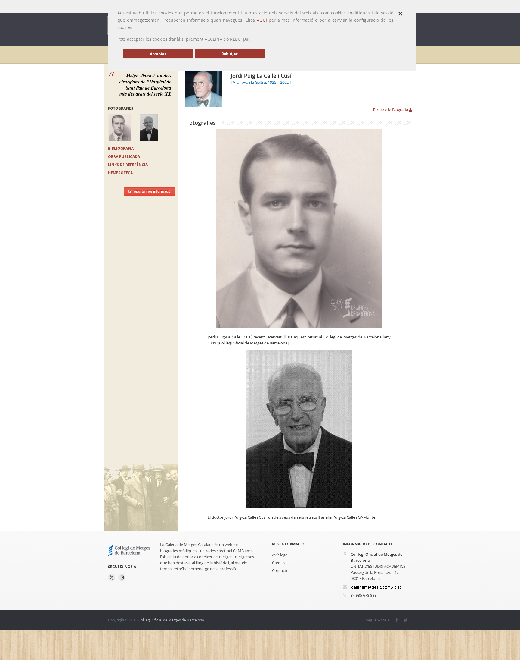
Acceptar (158, 53)
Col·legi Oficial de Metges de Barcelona (171, 620)
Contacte (280, 570)
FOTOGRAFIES (120, 108)
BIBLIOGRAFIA (121, 148)
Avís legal (280, 555)
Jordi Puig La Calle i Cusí (261, 75)
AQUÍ (262, 20)
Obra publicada (124, 156)
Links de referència (128, 164)
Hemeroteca (120, 172)
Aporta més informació (152, 191)
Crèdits (278, 562)
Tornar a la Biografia (391, 109)
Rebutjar (229, 53)
